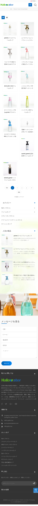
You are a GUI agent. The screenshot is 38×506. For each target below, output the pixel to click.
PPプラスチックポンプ (7, 459)
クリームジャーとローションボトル (11, 220)
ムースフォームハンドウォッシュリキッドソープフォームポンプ (27, 39)
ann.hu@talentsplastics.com (11, 423)
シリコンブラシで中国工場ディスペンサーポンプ (27, 87)
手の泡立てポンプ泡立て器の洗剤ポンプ (25, 275)
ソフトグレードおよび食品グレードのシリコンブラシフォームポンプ (27, 63)
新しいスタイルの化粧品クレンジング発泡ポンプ (25, 262)
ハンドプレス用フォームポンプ (27, 111)
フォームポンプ (5, 212)
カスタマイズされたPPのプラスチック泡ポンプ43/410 (10, 135)
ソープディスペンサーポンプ (8, 450)
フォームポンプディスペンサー (9, 465)
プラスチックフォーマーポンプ (9, 441)
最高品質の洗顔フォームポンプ (10, 87)
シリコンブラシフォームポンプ (9, 456)
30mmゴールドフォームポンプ (10, 39)
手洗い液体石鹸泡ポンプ (7, 462)
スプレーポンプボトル (7, 216)
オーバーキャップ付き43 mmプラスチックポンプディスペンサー (10, 111)
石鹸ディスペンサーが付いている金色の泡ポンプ (27, 131)
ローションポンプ (6, 224)
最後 (19, 192)
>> (31, 187)
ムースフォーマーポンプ (7, 447)
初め (7, 187)
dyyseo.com (24, 502)
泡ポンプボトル (5, 208)
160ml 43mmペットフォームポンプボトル (10, 179)
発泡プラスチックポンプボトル (9, 444)
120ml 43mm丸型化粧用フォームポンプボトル (27, 155)
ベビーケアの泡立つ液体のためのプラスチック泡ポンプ (10, 63)
